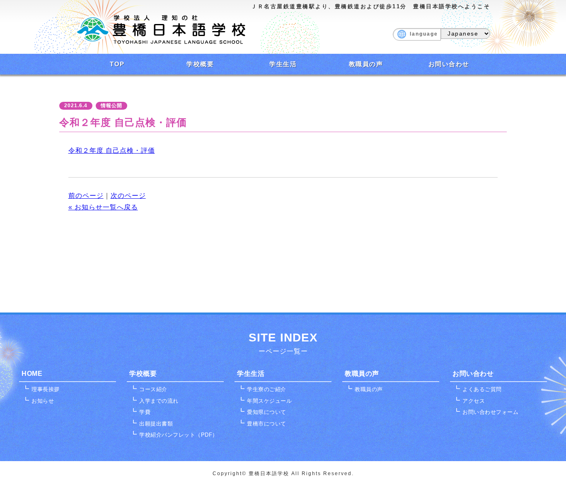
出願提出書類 (156, 424)
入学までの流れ (159, 401)
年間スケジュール (269, 401)
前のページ (86, 195)
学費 (144, 412)
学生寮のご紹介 (266, 389)
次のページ (128, 195)
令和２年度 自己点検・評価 (111, 150)
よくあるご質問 (482, 389)
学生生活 (283, 63)
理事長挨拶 (45, 389)
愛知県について (266, 412)
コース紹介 (153, 389)
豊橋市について (266, 424)
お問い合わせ (448, 63)
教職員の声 (366, 63)
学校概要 (200, 63)
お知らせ (42, 401)
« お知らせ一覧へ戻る (103, 207)
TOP (117, 63)
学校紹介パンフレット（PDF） (178, 435)
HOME (32, 373)
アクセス (473, 401)
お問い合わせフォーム (490, 412)
